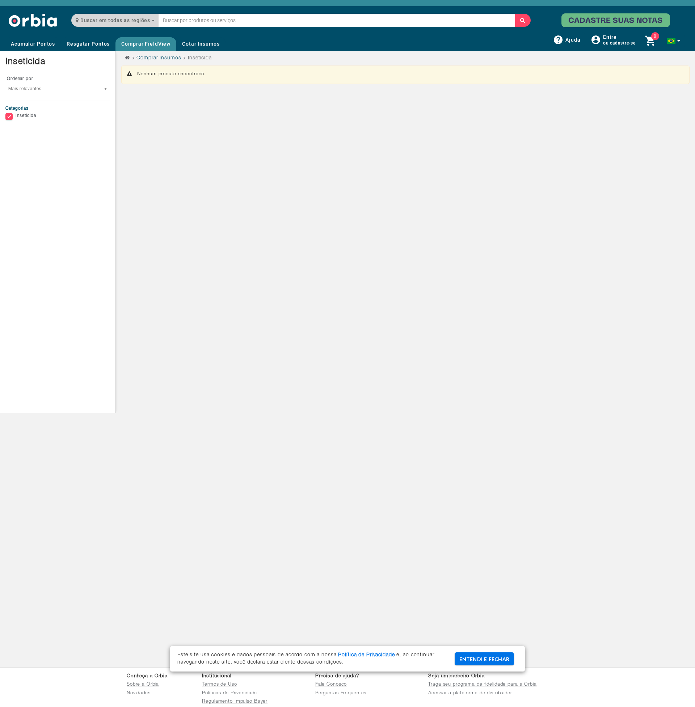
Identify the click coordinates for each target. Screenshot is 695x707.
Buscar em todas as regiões (115, 20)
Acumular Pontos (33, 44)
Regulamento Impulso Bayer (235, 701)
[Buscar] (523, 20)
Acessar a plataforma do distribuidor (470, 693)
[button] (673, 41)
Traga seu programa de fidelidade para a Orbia (482, 684)
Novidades (139, 693)
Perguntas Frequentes (341, 693)
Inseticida (26, 116)
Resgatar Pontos (88, 44)
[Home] (33, 20)
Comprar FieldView (145, 44)
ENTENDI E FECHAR (484, 659)
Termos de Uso (219, 684)
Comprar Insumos (158, 58)
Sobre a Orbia (143, 684)
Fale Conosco (331, 684)
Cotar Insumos (200, 44)
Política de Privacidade (366, 655)
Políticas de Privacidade (229, 693)
